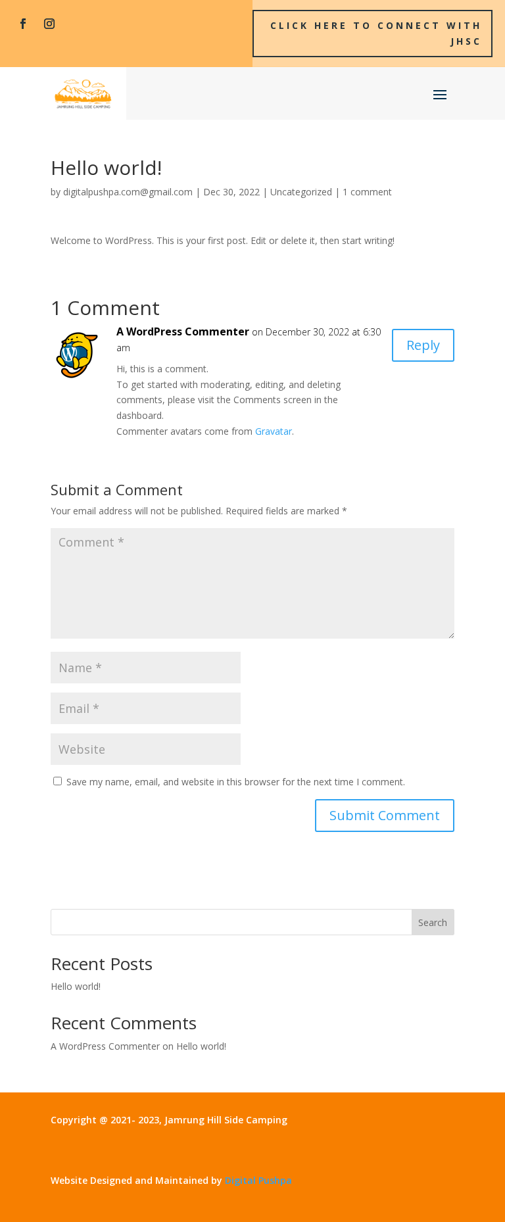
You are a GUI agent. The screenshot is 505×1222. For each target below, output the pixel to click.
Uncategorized (301, 191)
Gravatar (273, 431)
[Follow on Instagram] (49, 23)
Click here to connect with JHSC (376, 33)
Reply (423, 345)
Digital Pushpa (258, 1180)
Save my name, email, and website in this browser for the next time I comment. (235, 781)
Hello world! (76, 986)
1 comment (367, 191)
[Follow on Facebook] (23, 23)
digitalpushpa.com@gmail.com (128, 191)
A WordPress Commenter (182, 331)
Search (432, 922)
